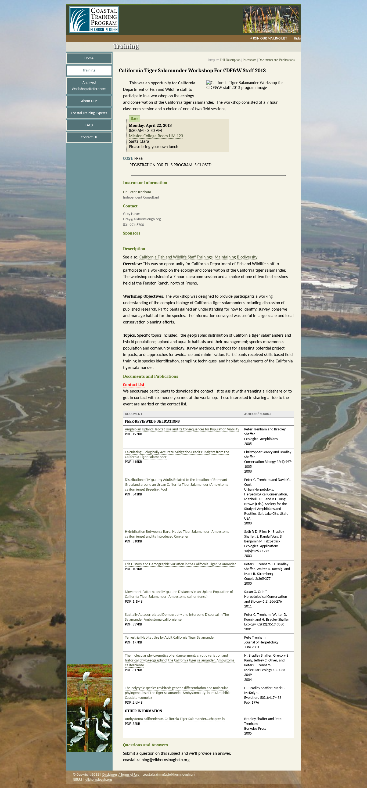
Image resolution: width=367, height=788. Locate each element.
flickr (297, 38)
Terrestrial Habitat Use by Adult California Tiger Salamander (170, 638)
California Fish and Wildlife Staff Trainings (176, 257)
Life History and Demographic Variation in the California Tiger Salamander (180, 564)
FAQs (89, 125)
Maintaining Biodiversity (236, 257)
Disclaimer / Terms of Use (120, 774)
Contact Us (89, 137)
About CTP (89, 101)
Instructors (250, 60)
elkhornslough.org (98, 780)
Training (89, 71)
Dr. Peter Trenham (137, 192)
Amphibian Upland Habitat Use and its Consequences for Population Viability (182, 429)
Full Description (230, 60)
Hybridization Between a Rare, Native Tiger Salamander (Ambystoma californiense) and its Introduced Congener (177, 534)
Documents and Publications (276, 60)
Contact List (134, 385)
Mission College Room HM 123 (156, 136)
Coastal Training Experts (89, 113)
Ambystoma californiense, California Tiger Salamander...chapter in (175, 719)
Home (88, 58)
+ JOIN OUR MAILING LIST (268, 38)
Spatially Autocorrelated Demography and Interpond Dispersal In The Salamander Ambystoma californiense (177, 617)
